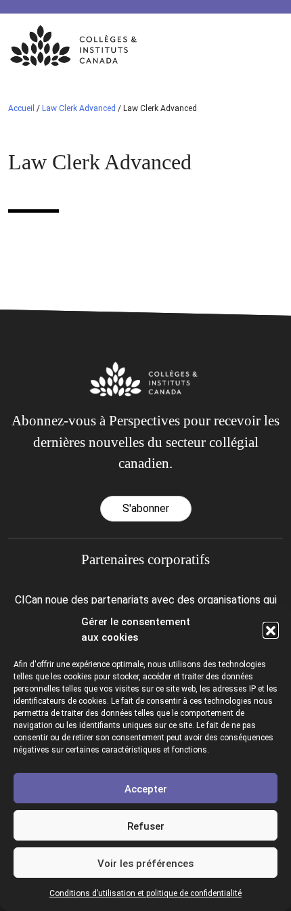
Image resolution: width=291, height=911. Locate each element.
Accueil (21, 108)
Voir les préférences (145, 863)
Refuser (145, 826)
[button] (270, 630)
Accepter (146, 789)
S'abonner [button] (145, 508)
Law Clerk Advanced (79, 108)
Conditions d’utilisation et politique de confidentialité (145, 893)
